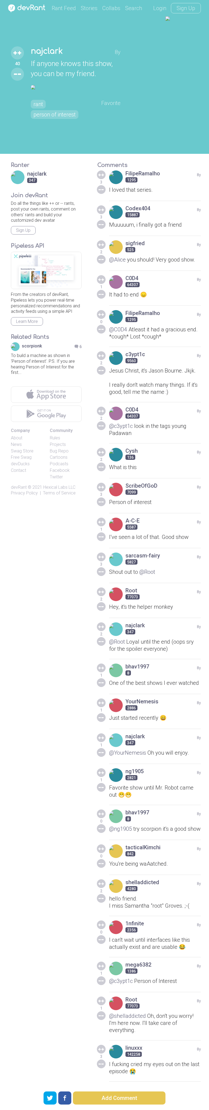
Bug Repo (59, 451)
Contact (18, 470)
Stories (89, 8)
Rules (55, 437)
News (16, 444)
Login (159, 8)
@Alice (117, 259)
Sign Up (186, 8)
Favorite (111, 103)
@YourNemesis (127, 752)
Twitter (56, 476)
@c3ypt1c (121, 426)
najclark (47, 51)
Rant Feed (64, 8)
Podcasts (59, 463)
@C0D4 (118, 329)
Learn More (27, 321)
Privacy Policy (24, 493)
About (16, 437)
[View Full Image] (76, 87)
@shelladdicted (127, 1016)
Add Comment (119, 1098)
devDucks (20, 463)
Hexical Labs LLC (59, 487)
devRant (19, 487)
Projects (58, 444)
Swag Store (22, 451)
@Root (147, 572)
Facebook (60, 470)
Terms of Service (59, 493)
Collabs (111, 8)
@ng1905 (120, 829)
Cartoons (58, 457)
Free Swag (21, 457)
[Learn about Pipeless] (46, 270)
